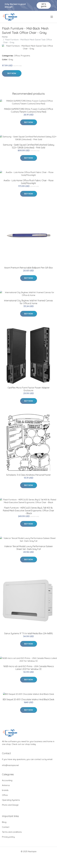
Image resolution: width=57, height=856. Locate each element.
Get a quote (43, 5)
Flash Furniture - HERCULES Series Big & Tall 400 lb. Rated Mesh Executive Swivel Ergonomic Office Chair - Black (28, 510)
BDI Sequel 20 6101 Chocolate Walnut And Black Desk (28, 699)
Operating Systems (11, 800)
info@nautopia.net (10, 765)
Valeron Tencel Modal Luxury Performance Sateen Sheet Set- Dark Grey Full (28, 547)
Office (17, 55)
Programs (25, 55)
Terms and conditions (12, 832)
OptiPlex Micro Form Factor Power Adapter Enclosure (29, 389)
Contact (5, 827)
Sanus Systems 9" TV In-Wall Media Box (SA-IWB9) (28, 633)
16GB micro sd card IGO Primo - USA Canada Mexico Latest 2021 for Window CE (28, 667)
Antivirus (6, 785)
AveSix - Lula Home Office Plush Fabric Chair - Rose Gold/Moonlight (28, 182)
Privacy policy (8, 837)
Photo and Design (10, 805)
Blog (4, 822)
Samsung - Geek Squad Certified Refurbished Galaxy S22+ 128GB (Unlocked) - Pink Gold (28, 146)
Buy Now (11, 73)
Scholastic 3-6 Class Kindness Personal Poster (28, 475)
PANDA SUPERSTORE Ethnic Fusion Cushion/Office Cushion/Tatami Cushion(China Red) (28, 110)
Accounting (7, 780)
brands (5, 790)
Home (5, 37)
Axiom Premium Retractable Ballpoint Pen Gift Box (28, 267)
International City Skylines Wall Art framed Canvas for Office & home (28, 302)
